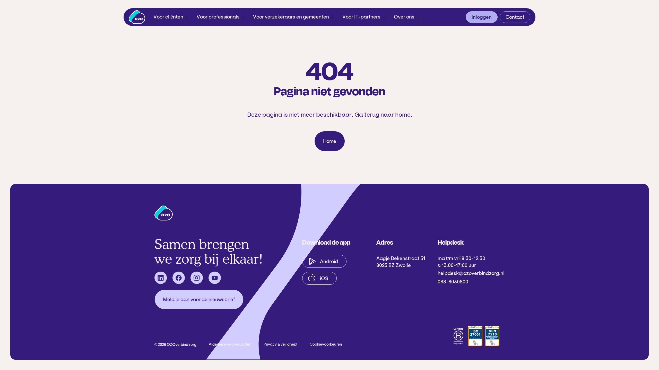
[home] (137, 17)
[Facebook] (178, 278)
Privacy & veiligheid (280, 344)
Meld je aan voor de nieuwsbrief (199, 299)
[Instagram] (196, 278)
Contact (515, 17)
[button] (171, 17)
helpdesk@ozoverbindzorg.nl (471, 273)
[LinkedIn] (160, 278)
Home (329, 141)
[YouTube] (215, 278)
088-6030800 (453, 281)
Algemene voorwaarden (230, 344)
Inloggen (482, 17)
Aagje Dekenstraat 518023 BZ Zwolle (400, 262)
